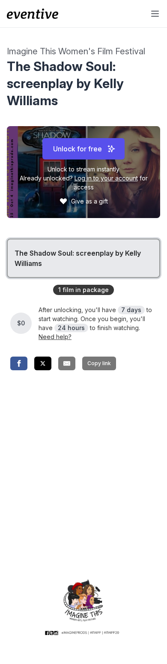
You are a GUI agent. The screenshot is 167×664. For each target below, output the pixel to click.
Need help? (55, 336)
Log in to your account (106, 178)
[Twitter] (42, 363)
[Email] (66, 363)
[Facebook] (18, 363)
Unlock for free (77, 149)
